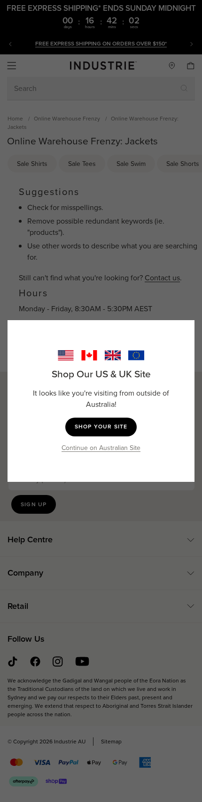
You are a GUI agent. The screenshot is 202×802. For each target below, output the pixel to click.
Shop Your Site (101, 426)
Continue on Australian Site (101, 448)
